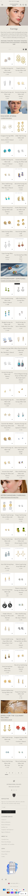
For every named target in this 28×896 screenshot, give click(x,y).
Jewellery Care (4, 827)
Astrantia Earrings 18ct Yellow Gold (20, 94)
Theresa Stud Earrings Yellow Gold (20, 763)
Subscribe (8, 811)
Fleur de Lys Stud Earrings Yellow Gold (20, 667)
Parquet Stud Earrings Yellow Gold (7, 541)
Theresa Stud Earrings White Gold (7, 763)
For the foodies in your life (6, 719)
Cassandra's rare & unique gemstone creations (10, 280)
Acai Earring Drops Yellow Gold (20, 257)
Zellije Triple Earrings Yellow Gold (20, 137)
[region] (14, 784)
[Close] (25, 893)
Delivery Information (5, 822)
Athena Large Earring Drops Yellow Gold (21, 565)
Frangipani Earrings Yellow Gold (7, 138)
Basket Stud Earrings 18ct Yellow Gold (7, 448)
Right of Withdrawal (5, 832)
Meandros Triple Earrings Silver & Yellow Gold (7, 516)
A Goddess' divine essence (6, 118)
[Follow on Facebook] (2, 879)
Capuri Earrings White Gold (7, 255)
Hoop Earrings (17, 40)
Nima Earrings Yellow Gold (21, 232)
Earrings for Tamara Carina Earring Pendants (10, 42)
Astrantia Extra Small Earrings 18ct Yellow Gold (7, 473)
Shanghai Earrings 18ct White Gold (7, 325)
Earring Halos (10, 40)
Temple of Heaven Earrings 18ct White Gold (7, 615)
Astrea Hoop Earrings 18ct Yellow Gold (7, 402)
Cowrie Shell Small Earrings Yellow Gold (21, 401)
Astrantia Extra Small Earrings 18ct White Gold (21, 161)
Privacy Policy (4, 854)
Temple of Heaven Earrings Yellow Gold (21, 69)
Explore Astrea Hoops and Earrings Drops (9, 497)
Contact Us (3, 819)
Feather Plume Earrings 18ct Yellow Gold (20, 209)
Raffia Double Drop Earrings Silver (21, 299)
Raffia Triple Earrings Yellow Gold (7, 738)
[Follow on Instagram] (6, 879)
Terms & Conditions (5, 851)
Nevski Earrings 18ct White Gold (21, 324)
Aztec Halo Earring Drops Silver (7, 566)
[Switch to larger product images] (23, 49)
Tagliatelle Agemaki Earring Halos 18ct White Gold (21, 642)
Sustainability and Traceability (7, 844)
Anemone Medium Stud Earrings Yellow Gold (7, 691)
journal (18, 1)
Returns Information (5, 824)
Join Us (22, 893)
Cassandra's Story (5, 839)
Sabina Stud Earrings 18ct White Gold (21, 449)
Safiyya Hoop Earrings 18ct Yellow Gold (20, 350)
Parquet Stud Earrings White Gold (20, 517)
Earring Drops (24, 40)
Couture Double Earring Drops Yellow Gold (7, 641)
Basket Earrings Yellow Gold (7, 232)
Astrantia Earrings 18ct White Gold (7, 374)
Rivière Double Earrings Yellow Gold (7, 300)
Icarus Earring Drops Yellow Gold (7, 592)
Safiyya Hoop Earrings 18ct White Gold (7, 94)
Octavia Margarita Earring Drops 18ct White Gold (20, 377)
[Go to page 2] (21, 773)
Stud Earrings (4, 40)
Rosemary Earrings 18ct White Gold (20, 425)
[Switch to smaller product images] (26, 49)
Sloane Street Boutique (6, 841)
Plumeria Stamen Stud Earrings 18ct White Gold (21, 590)
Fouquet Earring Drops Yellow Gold (20, 694)
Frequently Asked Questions (7, 829)
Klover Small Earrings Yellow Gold (7, 185)
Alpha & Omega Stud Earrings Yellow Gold (7, 209)
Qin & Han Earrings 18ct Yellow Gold (21, 185)
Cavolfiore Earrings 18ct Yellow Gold (7, 70)
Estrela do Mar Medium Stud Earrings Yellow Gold (7, 425)
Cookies (3, 856)
